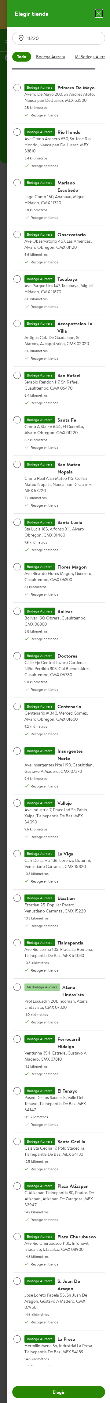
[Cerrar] (99, 13)
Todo (21, 57)
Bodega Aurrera (50, 57)
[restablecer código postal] (21, 38)
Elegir (59, 1392)
